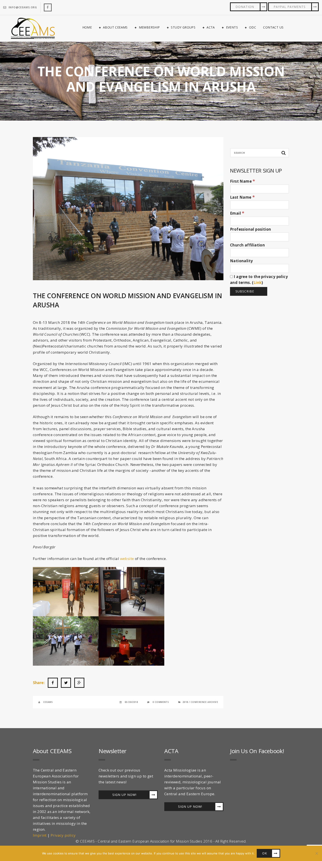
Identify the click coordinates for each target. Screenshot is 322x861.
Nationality (241, 260)
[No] (316, 853)
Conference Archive (204, 702)
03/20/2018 (131, 702)
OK (264, 853)
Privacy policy (63, 835)
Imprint (40, 835)
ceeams (48, 702)
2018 (185, 702)
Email (237, 213)
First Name (242, 181)
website (127, 558)
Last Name (242, 197)
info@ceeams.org (23, 7)
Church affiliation (247, 245)
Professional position (250, 229)
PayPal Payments (290, 7)
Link (257, 282)
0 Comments (160, 702)
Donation (244, 7)
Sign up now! (124, 795)
